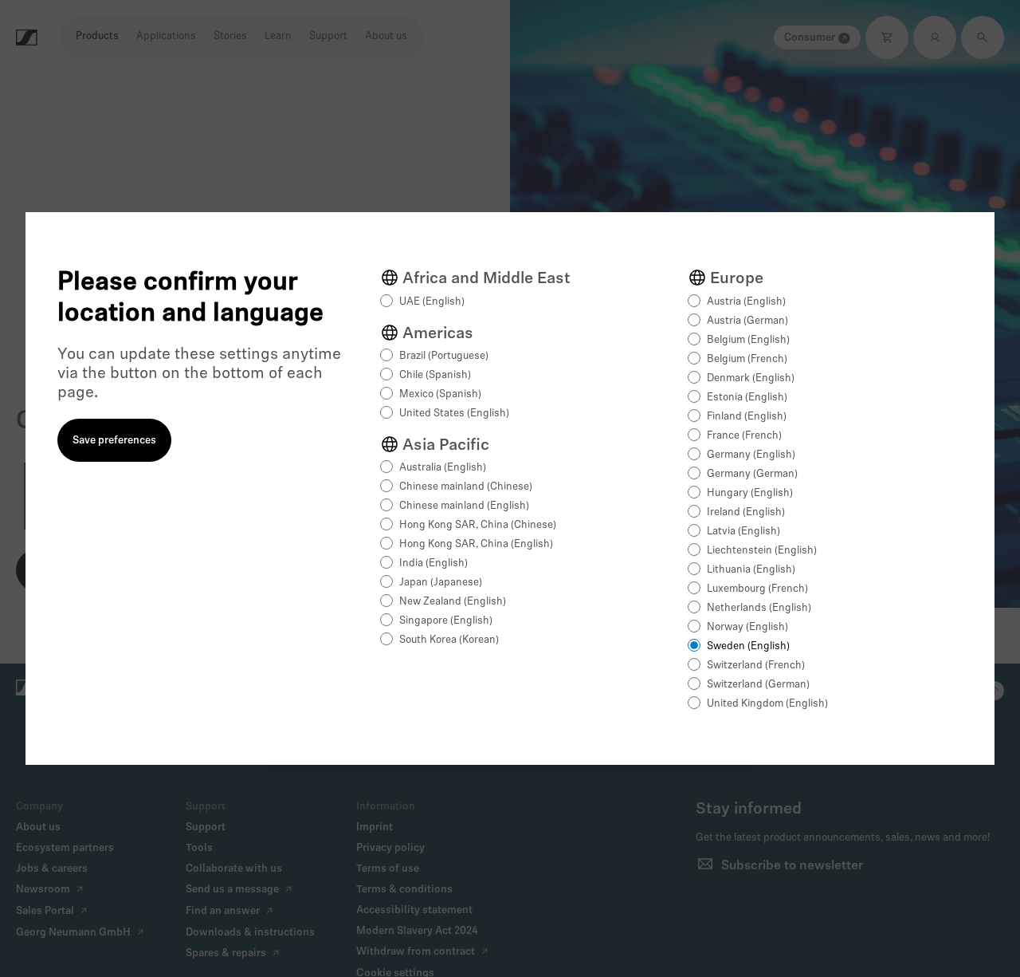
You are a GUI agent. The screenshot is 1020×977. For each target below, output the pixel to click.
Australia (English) (442, 468)
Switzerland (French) (756, 665)
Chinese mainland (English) (464, 506)
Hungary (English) (750, 493)
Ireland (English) (746, 512)
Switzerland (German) (758, 685)
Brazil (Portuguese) (443, 356)
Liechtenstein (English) (762, 551)
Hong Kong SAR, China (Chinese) (477, 525)
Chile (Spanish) (435, 375)
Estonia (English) (747, 397)
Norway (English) (747, 627)
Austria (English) (746, 302)
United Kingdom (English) (767, 704)
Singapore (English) (445, 621)
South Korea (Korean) (449, 640)
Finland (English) (747, 417)
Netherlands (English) (759, 608)
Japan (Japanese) (440, 582)
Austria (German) (747, 321)
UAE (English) (432, 302)
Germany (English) (751, 455)
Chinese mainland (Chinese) (465, 487)
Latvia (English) (743, 531)
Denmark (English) (750, 378)
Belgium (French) (747, 359)
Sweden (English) (748, 646)
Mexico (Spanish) (440, 394)
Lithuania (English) (751, 570)
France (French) (744, 436)
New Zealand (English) (452, 602)
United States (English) (454, 413)
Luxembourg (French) (757, 589)
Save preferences (114, 440)
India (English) (433, 563)
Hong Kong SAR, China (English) (476, 544)
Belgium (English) (748, 340)
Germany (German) (752, 474)
